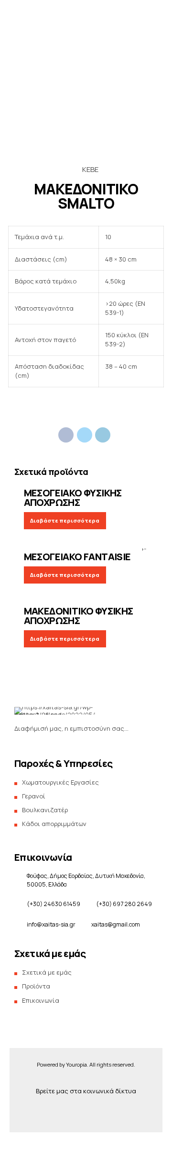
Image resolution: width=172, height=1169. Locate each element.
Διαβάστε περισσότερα (64, 520)
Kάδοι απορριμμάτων (54, 823)
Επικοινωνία (38, 195)
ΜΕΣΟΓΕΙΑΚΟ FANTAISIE (77, 556)
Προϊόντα (34, 157)
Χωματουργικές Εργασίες (60, 782)
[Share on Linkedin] (102, 435)
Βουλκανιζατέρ (45, 810)
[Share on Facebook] (66, 435)
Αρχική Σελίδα (41, 119)
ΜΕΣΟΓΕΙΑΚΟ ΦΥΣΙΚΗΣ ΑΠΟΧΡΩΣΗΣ (73, 497)
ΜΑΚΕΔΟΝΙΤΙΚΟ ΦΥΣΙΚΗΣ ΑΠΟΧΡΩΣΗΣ (78, 616)
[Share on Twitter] (84, 435)
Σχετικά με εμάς (44, 176)
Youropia (76, 1064)
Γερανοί (33, 796)
